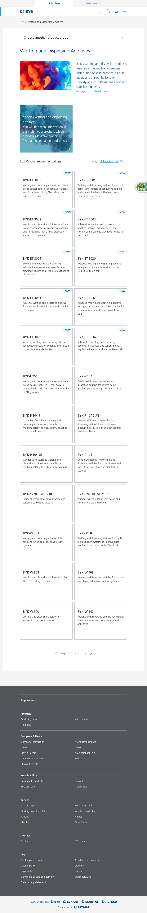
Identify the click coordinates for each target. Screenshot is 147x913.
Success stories (29, 786)
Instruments (93, 3)
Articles (25, 816)
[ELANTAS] (90, 901)
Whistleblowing (83, 876)
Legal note (26, 871)
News (24, 747)
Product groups (29, 719)
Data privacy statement (33, 882)
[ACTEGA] (109, 901)
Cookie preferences (31, 860)
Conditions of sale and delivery (37, 876)
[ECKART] (71, 901)
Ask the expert (29, 805)
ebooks (25, 822)
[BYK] (55, 901)
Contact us (26, 841)
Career (78, 747)
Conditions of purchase (87, 860)
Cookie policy (28, 865)
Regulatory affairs (84, 805)
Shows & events (29, 763)
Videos (78, 816)
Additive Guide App (85, 811)
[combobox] (66, 202)
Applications (28, 700)
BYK (22, 21)
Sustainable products (32, 780)
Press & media (28, 752)
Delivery (79, 865)
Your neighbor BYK (85, 752)
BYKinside (80, 841)
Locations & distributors (33, 758)
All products (81, 719)
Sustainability (29, 775)
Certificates (81, 786)
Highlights (26, 724)
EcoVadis (79, 780)
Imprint (78, 871)
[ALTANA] (81, 907)
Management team (85, 741)
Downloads (81, 822)
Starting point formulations (35, 811)
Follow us (80, 758)
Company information (32, 741)
